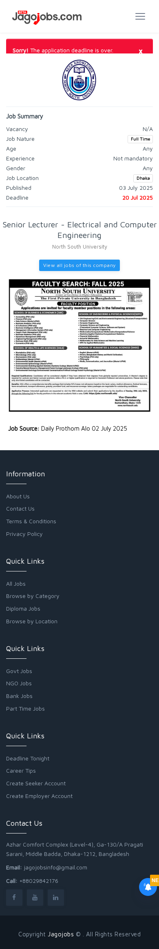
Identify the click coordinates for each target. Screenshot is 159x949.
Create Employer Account (39, 795)
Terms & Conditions (31, 521)
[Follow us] (14, 897)
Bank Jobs (19, 695)
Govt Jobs (19, 670)
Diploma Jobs (23, 608)
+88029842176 (38, 880)
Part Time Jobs (25, 708)
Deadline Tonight (27, 758)
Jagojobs (61, 934)
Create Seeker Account (36, 783)
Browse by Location (31, 621)
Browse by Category (33, 595)
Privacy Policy (24, 533)
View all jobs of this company (79, 265)
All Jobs (16, 583)
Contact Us (20, 508)
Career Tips (21, 770)
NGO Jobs (19, 683)
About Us (18, 496)
